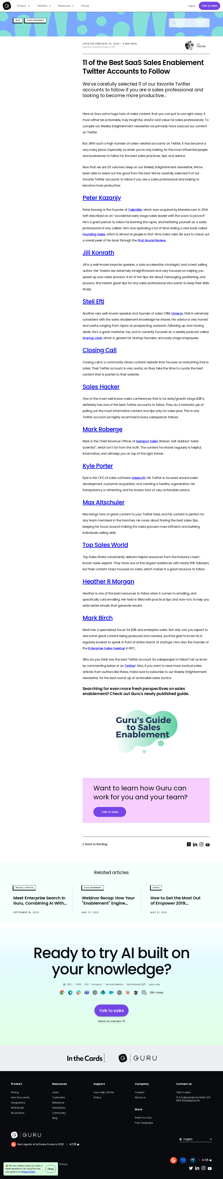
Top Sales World (105, 545)
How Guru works (20, 1097)
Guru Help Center (104, 1092)
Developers (59, 1107)
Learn (55, 1092)
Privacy (63, 1164)
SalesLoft (138, 478)
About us (140, 1097)
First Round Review (152, 240)
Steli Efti (93, 301)
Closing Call (100, 350)
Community (59, 1113)
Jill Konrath (98, 252)
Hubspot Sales (147, 441)
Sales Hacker (101, 386)
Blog (54, 1118)
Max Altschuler (104, 502)
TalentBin (135, 209)
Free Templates (144, 1123)
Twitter (130, 666)
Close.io (177, 313)
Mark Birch (98, 618)
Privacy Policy (28, 1171)
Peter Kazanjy (102, 198)
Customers (58, 1097)
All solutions (17, 1113)
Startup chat (92, 338)
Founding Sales (94, 234)
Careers (139, 1092)
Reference (58, 1102)
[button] (24, 6)
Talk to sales (209, 5)
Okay (50, 1169)
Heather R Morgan (108, 581)
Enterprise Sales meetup (106, 648)
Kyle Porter (98, 466)
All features (17, 1107)
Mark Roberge (102, 429)
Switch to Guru (143, 1117)
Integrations (18, 1102)
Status (97, 1097)
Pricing (85, 5)
